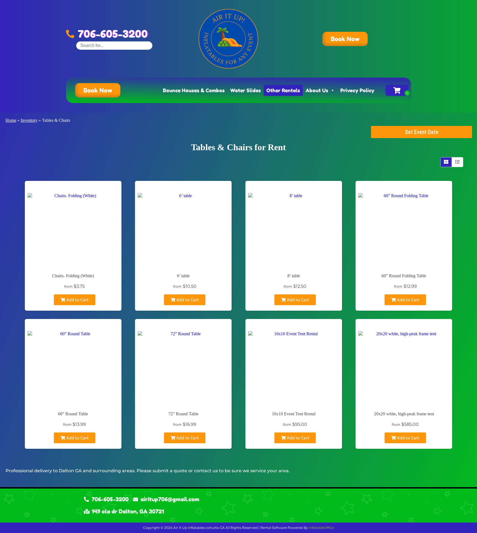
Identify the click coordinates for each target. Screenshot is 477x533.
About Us (317, 90)
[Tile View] (446, 162)
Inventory (29, 120)
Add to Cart (77, 299)
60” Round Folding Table (403, 275)
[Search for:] (114, 45)
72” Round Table (183, 413)
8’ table (293, 275)
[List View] (457, 162)
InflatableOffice (321, 528)
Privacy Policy (357, 90)
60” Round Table (73, 413)
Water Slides (245, 90)
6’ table (183, 275)
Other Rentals (283, 90)
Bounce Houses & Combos (194, 90)
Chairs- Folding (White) (73, 275)
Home (11, 120)
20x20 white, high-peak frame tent (404, 413)
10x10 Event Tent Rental (294, 413)
